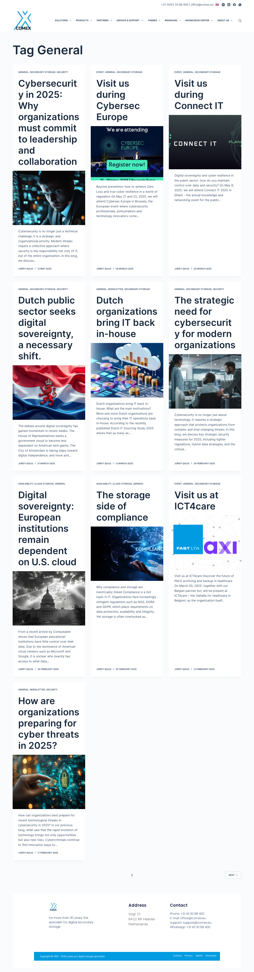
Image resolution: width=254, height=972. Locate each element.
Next (232, 875)
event (100, 72)
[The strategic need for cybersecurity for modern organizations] (205, 381)
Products (82, 20)
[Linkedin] (67, 940)
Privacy (189, 955)
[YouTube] (223, 4)
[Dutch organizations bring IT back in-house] (127, 370)
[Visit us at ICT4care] (205, 542)
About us (223, 20)
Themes (152, 20)
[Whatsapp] (75, 940)
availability (25, 483)
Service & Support (128, 20)
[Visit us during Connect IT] (205, 142)
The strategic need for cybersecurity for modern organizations (204, 322)
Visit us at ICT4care (196, 500)
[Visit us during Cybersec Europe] (127, 153)
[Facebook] (234, 4)
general (23, 72)
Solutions (61, 20)
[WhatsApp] (240, 4)
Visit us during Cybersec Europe (118, 100)
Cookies (177, 955)
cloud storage (44, 483)
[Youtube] (59, 940)
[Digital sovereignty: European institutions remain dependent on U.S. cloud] (49, 598)
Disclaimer (211, 955)
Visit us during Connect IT (199, 94)
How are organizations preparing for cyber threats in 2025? (48, 723)
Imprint (199, 955)
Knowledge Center (197, 20)
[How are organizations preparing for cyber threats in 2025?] (49, 782)
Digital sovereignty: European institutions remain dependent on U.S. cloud (47, 528)
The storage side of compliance (123, 506)
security (62, 72)
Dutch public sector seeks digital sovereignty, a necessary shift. (47, 328)
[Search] (240, 20)
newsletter (115, 289)
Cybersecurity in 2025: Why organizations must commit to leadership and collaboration (48, 122)
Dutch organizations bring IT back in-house (126, 317)
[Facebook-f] (51, 940)
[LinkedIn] (228, 4)
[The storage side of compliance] (127, 554)
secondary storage (42, 72)
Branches (171, 20)
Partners (103, 20)
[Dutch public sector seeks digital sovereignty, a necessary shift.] (49, 392)
